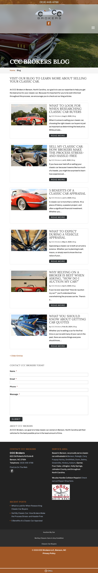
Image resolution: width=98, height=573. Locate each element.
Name (13, 371)
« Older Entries (16, 356)
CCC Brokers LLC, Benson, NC (52, 550)
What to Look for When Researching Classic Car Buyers (65, 109)
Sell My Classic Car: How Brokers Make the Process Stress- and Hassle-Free (66, 151)
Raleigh (78, 456)
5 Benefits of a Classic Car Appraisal (67, 191)
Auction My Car (49, 532)
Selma (84, 460)
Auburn (72, 463)
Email (13, 379)
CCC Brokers (56, 116)
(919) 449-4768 (49, 2)
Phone (14, 387)
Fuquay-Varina (58, 460)
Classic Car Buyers (49, 544)
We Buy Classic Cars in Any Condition (49, 538)
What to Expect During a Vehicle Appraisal (63, 234)
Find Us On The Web (18, 467)
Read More (58, 136)
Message (15, 394)
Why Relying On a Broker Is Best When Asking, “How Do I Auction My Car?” (66, 276)
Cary (85, 456)
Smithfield (69, 460)
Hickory (65, 463)
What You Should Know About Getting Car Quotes (67, 319)
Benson (70, 456)
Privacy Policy (49, 553)
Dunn (77, 460)
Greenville (56, 463)
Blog (74, 116)
